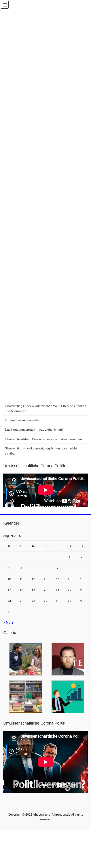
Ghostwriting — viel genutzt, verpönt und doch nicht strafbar (41, 451)
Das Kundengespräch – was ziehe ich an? (34, 429)
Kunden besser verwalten (22, 420)
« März (8, 622)
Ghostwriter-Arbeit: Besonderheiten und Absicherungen (43, 439)
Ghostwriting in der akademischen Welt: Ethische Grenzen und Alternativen (45, 408)
